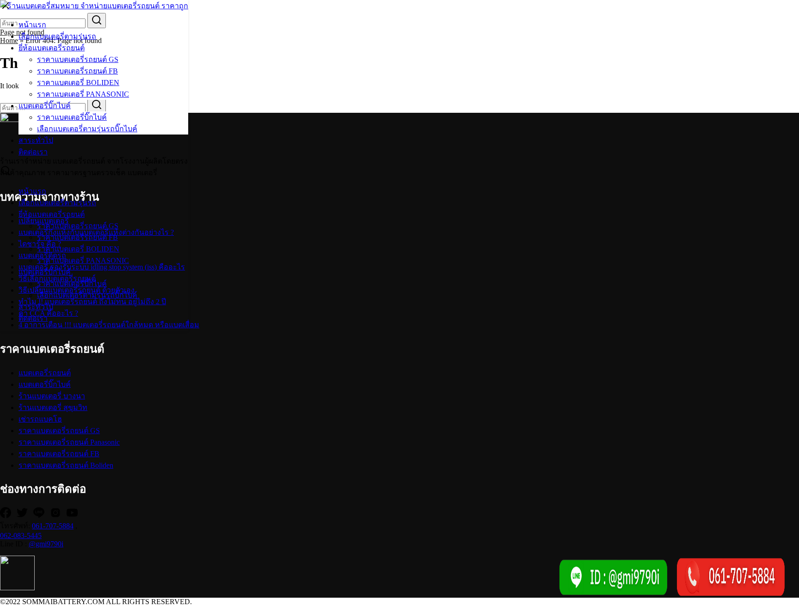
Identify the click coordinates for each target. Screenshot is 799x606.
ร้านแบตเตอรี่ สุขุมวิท (52, 407)
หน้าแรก (32, 25)
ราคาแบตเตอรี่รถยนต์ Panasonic (69, 442)
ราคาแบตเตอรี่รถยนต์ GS (77, 59)
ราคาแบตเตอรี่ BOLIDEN (78, 82)
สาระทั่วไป (35, 140)
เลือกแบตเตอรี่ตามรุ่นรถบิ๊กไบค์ (87, 129)
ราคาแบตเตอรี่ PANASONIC (83, 94)
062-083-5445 (21, 535)
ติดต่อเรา (33, 152)
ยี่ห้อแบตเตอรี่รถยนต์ (51, 48)
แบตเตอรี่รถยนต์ (44, 373)
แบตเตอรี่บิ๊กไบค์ (44, 106)
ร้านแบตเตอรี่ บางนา (51, 396)
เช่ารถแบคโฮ (40, 419)
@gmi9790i (46, 544)
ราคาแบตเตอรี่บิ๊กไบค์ (72, 117)
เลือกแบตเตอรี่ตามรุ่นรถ (57, 36)
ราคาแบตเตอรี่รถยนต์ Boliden (65, 465)
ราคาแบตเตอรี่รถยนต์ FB (77, 71)
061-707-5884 (53, 526)
